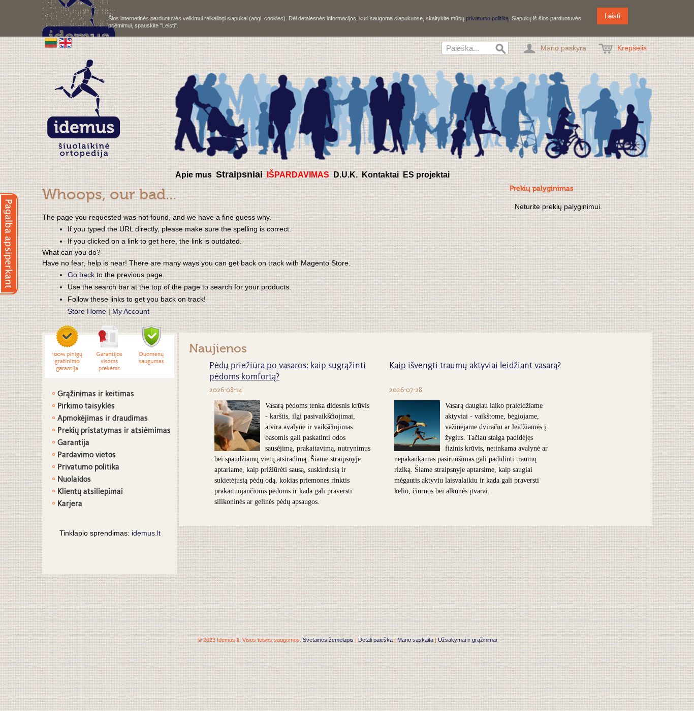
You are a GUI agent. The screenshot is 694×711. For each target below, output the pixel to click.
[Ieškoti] (501, 49)
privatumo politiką (487, 18)
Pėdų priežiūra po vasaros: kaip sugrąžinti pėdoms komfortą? (287, 372)
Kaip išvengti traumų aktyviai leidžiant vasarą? (475, 366)
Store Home (87, 311)
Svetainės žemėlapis (328, 640)
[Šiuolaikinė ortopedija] (413, 113)
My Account (130, 311)
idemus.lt (146, 533)
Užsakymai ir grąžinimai (467, 640)
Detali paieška (375, 640)
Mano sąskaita (415, 640)
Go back (81, 275)
